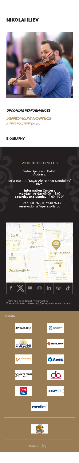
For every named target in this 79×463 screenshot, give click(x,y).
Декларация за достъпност (56, 303)
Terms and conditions (18, 301)
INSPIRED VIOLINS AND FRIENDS (28, 118)
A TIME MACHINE (18, 123)
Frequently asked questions (22, 303)
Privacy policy (40, 301)
